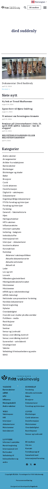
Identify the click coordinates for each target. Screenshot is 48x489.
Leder (5, 268)
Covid (5, 182)
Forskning (7, 209)
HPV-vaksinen (9, 222)
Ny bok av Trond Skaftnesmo (17, 101)
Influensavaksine (10, 225)
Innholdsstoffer (10, 235)
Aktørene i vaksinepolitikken (18, 255)
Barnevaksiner (9, 166)
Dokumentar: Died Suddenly (17, 83)
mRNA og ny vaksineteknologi (16, 291)
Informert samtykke (11, 228)
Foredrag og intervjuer (13, 205)
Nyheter (6, 308)
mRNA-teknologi (10, 295)
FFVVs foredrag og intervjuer (16, 202)
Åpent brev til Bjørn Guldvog (17, 109)
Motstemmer (8, 285)
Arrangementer (9, 159)
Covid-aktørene (10, 185)
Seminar (6, 328)
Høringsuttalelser (11, 219)
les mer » (6, 89)
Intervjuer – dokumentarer (14, 242)
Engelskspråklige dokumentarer (17, 199)
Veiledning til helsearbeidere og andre (19, 351)
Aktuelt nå (10, 265)
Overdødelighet (10, 311)
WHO (5, 354)
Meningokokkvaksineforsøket (16, 282)
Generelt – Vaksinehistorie (14, 212)
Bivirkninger (8, 169)
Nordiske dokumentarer (13, 301)
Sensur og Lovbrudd (11, 331)
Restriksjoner (9, 321)
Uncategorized (9, 344)
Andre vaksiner (9, 156)
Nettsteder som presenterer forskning (19, 298)
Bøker (5, 175)
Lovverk (6, 275)
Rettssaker (7, 325)
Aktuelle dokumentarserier (17, 258)
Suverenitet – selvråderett (14, 341)
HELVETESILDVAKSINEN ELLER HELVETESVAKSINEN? (18, 136)
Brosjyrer (7, 179)
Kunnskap (7, 252)
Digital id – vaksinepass (13, 192)
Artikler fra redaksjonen (13, 162)
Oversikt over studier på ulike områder (20, 315)
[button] (45, 7)
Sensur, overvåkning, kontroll (15, 335)
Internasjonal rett (10, 238)
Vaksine (6, 348)
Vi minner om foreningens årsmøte (20, 116)
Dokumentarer (9, 195)
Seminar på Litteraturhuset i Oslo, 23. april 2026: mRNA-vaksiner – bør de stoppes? (21, 125)
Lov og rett (8, 272)
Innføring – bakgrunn (12, 232)
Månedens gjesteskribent (14, 278)
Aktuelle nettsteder (14, 262)
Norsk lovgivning (10, 305)
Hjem (5, 215)
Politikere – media (11, 318)
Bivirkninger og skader (13, 172)
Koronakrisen (9, 248)
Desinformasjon (10, 189)
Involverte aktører (11, 245)
